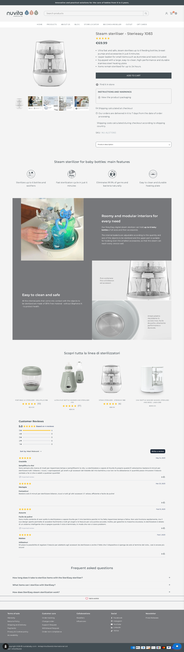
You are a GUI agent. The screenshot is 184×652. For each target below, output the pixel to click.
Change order (48, 621)
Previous (15, 62)
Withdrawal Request (50, 628)
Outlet (129, 24)
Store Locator (91, 24)
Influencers (81, 621)
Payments (12, 628)
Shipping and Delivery (17, 625)
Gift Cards (142, 24)
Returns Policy (14, 621)
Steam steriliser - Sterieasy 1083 (72, 400)
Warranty (11, 618)
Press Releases (152, 618)
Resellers (80, 618)
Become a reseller (112, 24)
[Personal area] (166, 13)
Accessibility (13, 635)
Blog (77, 24)
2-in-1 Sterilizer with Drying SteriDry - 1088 (152, 400)
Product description (105, 144)
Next (88, 62)
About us (65, 24)
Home (39, 24)
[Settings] (175, 13)
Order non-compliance (52, 632)
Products (52, 24)
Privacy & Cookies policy (18, 632)
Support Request (49, 625)
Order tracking (48, 618)
